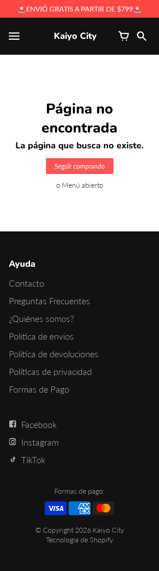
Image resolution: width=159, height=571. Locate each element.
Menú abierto (82, 185)
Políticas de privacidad (50, 371)
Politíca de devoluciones (53, 353)
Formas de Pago (39, 389)
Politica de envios (41, 336)
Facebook (39, 424)
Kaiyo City (108, 530)
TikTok (33, 459)
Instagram (40, 442)
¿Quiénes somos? (41, 318)
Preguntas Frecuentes (49, 300)
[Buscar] (141, 36)
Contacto (26, 283)
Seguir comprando (80, 166)
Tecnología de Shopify (79, 539)
